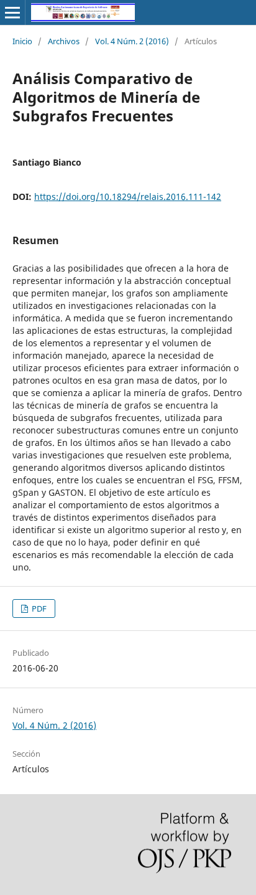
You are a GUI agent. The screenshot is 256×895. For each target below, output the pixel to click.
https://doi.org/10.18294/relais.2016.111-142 (127, 196)
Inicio (22, 41)
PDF (38, 608)
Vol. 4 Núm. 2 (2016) (132, 41)
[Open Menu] (12, 12)
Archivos (64, 41)
